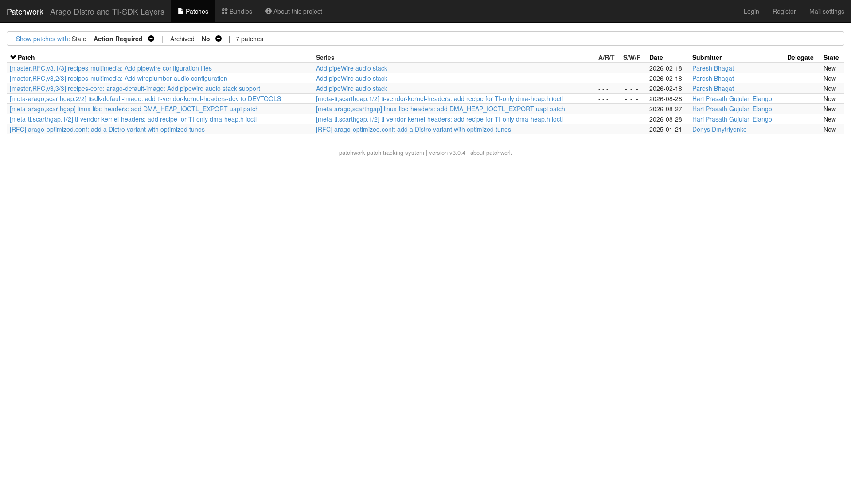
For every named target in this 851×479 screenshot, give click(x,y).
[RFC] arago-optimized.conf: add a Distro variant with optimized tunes (107, 129)
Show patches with (42, 38)
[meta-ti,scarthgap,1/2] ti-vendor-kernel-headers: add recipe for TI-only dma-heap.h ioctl (439, 98)
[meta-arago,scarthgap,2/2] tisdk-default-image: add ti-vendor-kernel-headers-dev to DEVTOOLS (145, 98)
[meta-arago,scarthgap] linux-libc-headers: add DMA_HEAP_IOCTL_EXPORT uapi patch (134, 108)
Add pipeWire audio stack (351, 67)
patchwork (352, 152)
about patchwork (491, 152)
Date (656, 57)
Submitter (707, 57)
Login (751, 11)
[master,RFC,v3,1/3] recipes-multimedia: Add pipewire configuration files (111, 67)
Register (784, 11)
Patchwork (25, 11)
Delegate (800, 57)
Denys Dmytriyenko (719, 129)
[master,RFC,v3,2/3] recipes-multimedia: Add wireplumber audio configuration (118, 78)
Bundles (240, 11)
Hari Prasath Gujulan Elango (732, 98)
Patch (26, 57)
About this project (297, 11)
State (831, 57)
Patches (196, 11)
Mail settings (826, 11)
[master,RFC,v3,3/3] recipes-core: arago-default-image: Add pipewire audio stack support (135, 88)
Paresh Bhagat (713, 67)
